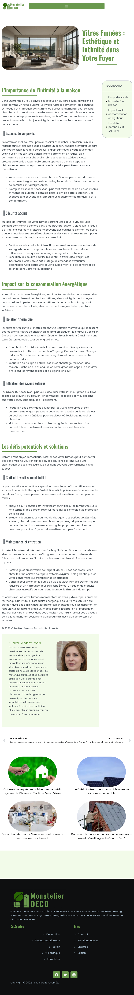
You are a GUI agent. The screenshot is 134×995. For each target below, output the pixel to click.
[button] (67, 6)
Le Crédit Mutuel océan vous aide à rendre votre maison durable (101, 791)
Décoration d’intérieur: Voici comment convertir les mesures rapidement (32, 836)
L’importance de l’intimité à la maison (118, 101)
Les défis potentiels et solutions (116, 127)
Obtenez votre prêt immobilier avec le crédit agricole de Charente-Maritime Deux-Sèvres (32, 791)
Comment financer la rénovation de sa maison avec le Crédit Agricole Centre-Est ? (101, 836)
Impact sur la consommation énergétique (117, 114)
